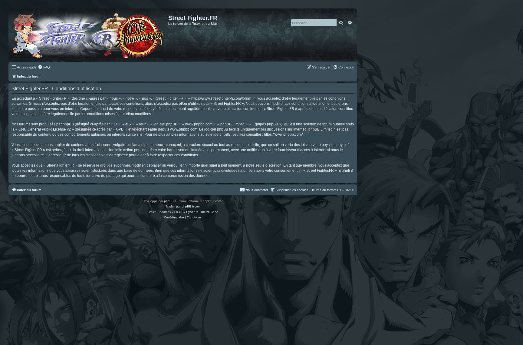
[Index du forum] (89, 34)
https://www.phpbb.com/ (283, 134)
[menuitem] (44, 67)
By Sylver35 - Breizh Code (200, 212)
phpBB (169, 201)
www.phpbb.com (183, 129)
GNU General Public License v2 (44, 129)
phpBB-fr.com (191, 206)
